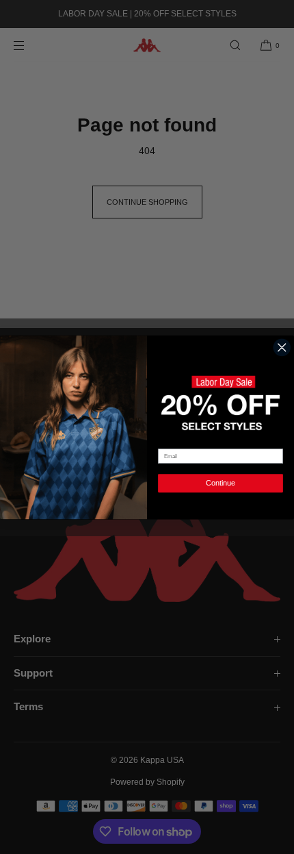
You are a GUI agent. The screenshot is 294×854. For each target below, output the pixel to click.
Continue (220, 483)
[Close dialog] (282, 347)
